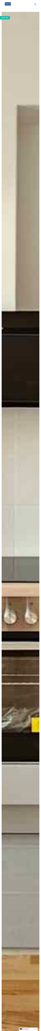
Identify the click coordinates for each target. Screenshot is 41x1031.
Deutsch (25, 1029)
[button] (37, 14)
